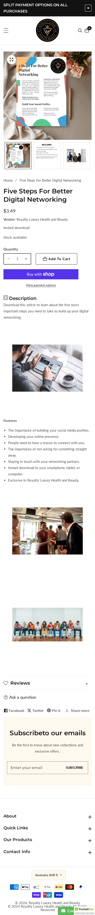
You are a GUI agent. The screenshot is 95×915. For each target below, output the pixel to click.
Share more (80, 710)
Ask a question (22, 697)
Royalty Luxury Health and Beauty (54, 903)
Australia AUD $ (47, 875)
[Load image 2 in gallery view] (47, 155)
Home (8, 180)
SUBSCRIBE (74, 767)
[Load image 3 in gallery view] (76, 155)
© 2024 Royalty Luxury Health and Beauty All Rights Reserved (47, 908)
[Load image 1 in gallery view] (18, 155)
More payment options (41, 285)
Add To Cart (59, 259)
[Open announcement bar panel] (88, 8)
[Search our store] (80, 30)
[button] (84, 910)
